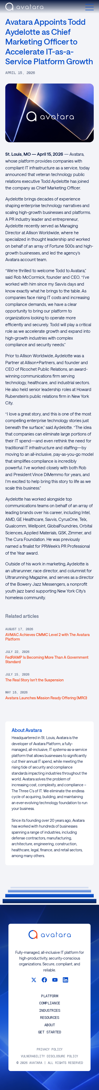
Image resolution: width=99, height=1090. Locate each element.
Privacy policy (50, 1049)
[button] (89, 7)
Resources (49, 1018)
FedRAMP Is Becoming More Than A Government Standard (46, 659)
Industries (49, 1011)
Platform (49, 996)
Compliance (49, 1003)
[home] (24, 7)
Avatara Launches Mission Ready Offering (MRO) (46, 698)
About (49, 1025)
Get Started (49, 1032)
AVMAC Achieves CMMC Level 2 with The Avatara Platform (47, 637)
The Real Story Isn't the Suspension (34, 680)
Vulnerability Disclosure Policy (49, 1056)
